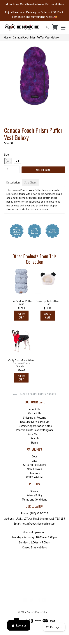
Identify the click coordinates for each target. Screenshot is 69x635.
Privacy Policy (34, 495)
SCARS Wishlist (34, 477)
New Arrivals (34, 469)
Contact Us (34, 413)
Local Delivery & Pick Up (34, 421)
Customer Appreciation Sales (34, 426)
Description (13, 182)
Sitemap (34, 491)
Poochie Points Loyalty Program (34, 430)
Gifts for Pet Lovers (34, 464)
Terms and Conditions (34, 499)
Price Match (34, 434)
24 (17, 160)
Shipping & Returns (34, 417)
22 (8, 160)
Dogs (35, 456)
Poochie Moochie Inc (37, 612)
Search (35, 438)
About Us (34, 409)
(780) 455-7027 (39, 513)
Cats (34, 460)
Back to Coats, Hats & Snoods (37, 394)
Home (7, 37)
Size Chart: (30, 182)
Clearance (34, 473)
